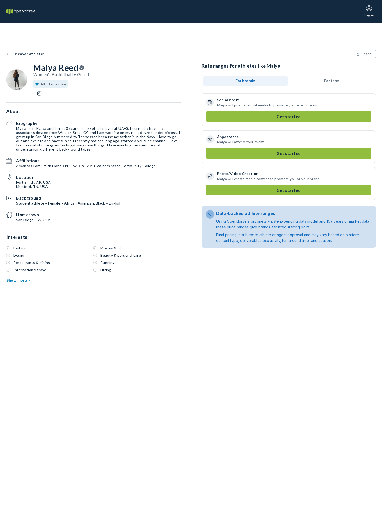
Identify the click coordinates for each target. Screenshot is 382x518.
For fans (331, 81)
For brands (245, 81)
